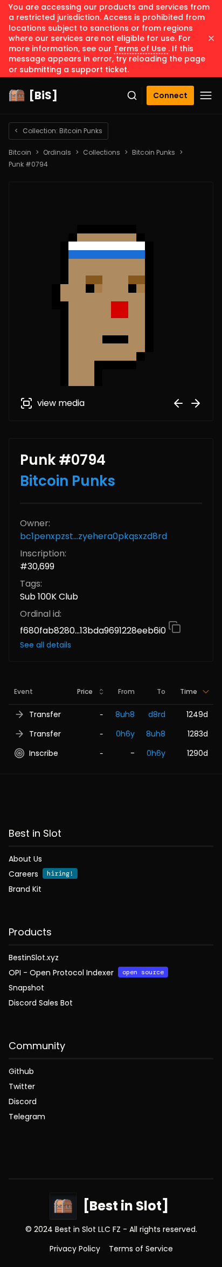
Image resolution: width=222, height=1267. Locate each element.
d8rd (156, 714)
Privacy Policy (75, 1248)
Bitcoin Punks (153, 152)
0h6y (125, 733)
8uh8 (125, 714)
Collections (101, 152)
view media (61, 403)
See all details (45, 644)
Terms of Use (141, 48)
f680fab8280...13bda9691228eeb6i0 (94, 630)
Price (85, 691)
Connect (170, 95)
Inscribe (43, 753)
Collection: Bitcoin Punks (58, 130)
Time (188, 691)
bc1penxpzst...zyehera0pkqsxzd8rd (93, 536)
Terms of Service (141, 1248)
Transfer (45, 714)
